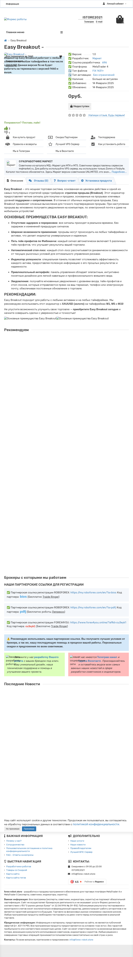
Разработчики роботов (18, 866)
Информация (12, 4)
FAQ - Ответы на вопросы (19, 855)
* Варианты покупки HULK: (18, 540)
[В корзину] (7, 378)
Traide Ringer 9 (15, 344)
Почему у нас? (13, 841)
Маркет (97, 58)
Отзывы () (40, 180)
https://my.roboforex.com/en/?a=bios (93, 592)
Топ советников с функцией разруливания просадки (90, 690)
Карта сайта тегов (16, 877)
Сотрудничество (15, 844)
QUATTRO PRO (15, 445)
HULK (8, 527)
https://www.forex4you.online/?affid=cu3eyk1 (98, 622)
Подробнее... (119, 172)
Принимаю (29, 829)
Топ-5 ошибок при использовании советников (86, 777)
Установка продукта (98, 180)
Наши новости (78, 844)
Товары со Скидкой (16, 870)
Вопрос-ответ (66, 180)
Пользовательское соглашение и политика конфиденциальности (29, 849)
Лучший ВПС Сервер (81, 852)
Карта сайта (12, 874)
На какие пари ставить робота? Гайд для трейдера (89, 710)
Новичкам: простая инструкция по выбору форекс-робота (94, 797)
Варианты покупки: (14, 357)
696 (104, 62)
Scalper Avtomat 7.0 (19, 486)
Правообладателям (80, 848)
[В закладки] (60, 56)
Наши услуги (77, 841)
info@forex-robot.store (81, 939)
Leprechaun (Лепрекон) (22, 395)
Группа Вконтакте (89, 660)
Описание (17, 180)
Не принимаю (13, 829)
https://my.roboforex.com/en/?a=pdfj (93, 607)
